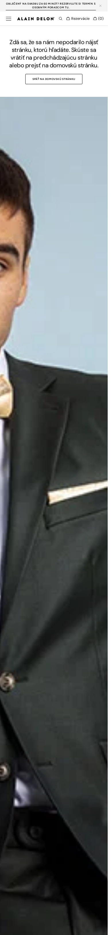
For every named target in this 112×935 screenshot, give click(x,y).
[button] (8, 18)
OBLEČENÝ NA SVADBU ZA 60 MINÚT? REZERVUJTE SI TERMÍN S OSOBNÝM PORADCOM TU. (50, 5)
